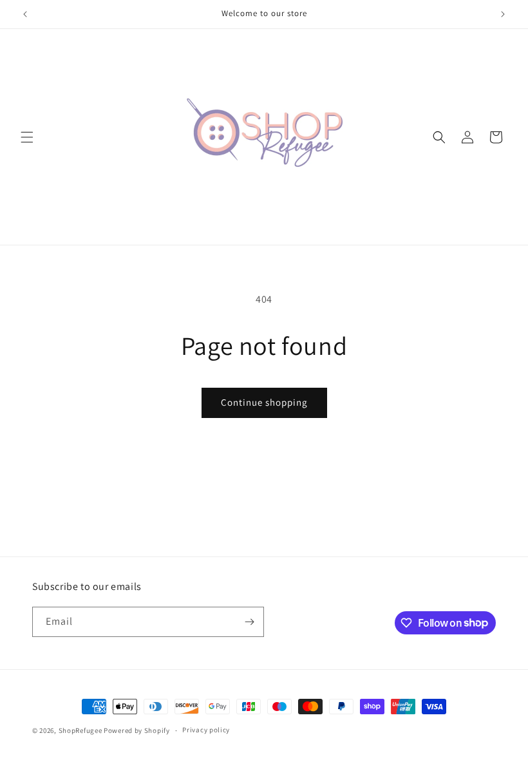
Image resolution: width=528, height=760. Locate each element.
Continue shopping (264, 402)
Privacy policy (206, 729)
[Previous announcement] (25, 14)
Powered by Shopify (137, 730)
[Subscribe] (249, 622)
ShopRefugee (80, 730)
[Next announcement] (503, 14)
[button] (27, 137)
